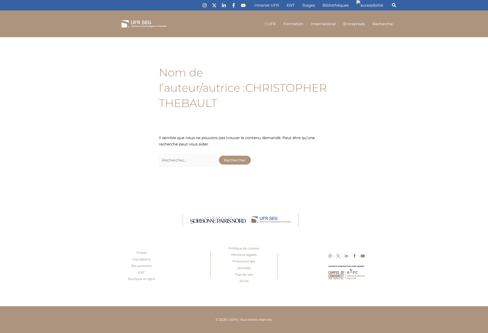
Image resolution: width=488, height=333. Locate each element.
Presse (141, 253)
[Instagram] (204, 5)
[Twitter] (214, 5)
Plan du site (244, 274)
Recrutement (141, 266)
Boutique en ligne (141, 279)
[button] (394, 6)
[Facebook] (233, 5)
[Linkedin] (224, 5)
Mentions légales (244, 255)
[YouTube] (243, 5)
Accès (244, 281)
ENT (141, 272)
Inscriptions (141, 259)
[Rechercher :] (189, 160)
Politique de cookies (243, 248)
